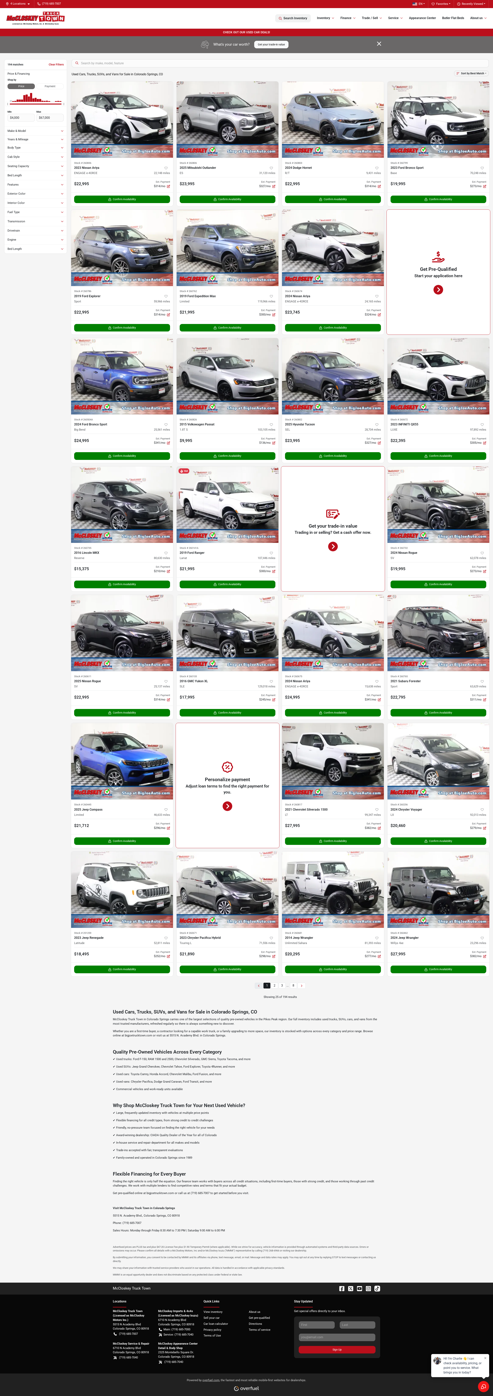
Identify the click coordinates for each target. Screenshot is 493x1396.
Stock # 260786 (82, 291)
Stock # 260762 (188, 291)
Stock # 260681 (293, 933)
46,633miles (162, 815)
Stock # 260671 (188, 933)
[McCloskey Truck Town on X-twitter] (349, 1288)
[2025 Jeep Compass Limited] (122, 761)
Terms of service (259, 1330)
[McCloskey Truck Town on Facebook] (340, 1288)
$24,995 (81, 440)
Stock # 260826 (188, 419)
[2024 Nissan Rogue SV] (438, 504)
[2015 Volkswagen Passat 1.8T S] (228, 376)
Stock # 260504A (83, 419)
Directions (255, 1324)
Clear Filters (56, 64)
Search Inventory (295, 18)
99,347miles (373, 815)
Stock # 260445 (82, 804)
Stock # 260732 (399, 548)
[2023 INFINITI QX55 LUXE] (438, 376)
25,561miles (162, 429)
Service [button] (393, 18)
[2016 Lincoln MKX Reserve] (122, 504)
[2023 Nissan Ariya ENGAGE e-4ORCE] (122, 119)
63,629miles (478, 686)
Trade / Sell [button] (370, 18)
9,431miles (373, 173)
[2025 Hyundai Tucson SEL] (333, 376)
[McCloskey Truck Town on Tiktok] (375, 1288)
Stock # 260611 (82, 676)
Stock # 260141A (189, 548)
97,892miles (478, 429)
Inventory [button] (323, 18)
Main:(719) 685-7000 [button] (176, 1329)
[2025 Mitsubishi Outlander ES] (228, 119)
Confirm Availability (124, 199)
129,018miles (266, 686)
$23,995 (187, 184)
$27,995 (292, 825)
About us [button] (476, 18)
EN (421, 4)
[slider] (7, 104)
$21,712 (81, 825)
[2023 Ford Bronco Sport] (438, 119)
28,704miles (373, 429)
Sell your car (212, 1318)
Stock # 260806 (188, 163)
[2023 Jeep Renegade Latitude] (122, 889)
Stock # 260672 (399, 419)
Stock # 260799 (399, 163)
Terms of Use (212, 1335)
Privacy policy (212, 1330)
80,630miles (162, 558)
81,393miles (373, 943)
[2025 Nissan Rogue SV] (122, 633)
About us (254, 1312)
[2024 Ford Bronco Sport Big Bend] (122, 376)
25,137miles (162, 686)
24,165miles (373, 301)
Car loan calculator (216, 1324)
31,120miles (267, 173)
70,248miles (478, 173)
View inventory (213, 1312)
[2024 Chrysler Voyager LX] (438, 761)
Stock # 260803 (293, 163)
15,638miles (373, 686)
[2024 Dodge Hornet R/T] (333, 119)
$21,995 (187, 312)
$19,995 (398, 184)
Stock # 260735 (82, 548)
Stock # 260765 (399, 676)
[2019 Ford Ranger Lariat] (228, 504)
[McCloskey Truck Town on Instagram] (366, 1288)
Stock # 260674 (293, 291)
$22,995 (81, 184)
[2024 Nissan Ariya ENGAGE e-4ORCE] (333, 248)
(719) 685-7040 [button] (128, 1357)
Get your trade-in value (271, 44)
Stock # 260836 (82, 163)
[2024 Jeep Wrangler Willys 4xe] (438, 889)
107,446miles (266, 558)
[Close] (379, 43)
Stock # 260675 (293, 676)
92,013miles (478, 815)
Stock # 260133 (188, 676)
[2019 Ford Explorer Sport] (122, 248)
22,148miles (162, 173)
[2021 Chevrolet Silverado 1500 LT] (333, 761)
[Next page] (302, 986)
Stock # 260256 (399, 804)
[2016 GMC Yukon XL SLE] (228, 633)
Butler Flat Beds (453, 18)
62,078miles (478, 558)
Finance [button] (345, 18)
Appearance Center (422, 18)
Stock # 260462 (399, 933)
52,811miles (162, 943)
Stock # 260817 (293, 804)
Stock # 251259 (82, 933)
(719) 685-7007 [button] (51, 3)
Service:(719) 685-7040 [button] (178, 1334)
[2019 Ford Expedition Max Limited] (228, 248)
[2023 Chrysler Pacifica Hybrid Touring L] (228, 889)
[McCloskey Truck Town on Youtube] (358, 1288)
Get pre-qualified (259, 1318)
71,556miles (267, 943)
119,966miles (266, 301)
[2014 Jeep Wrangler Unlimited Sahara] (333, 889)
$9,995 (186, 440)
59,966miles (162, 301)
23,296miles (478, 943)
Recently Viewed (472, 4)
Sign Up (337, 1349)
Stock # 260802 (293, 419)
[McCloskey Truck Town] (35, 18)
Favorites (442, 4)
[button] (19, 4)
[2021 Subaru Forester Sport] (438, 633)
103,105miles (266, 429)
